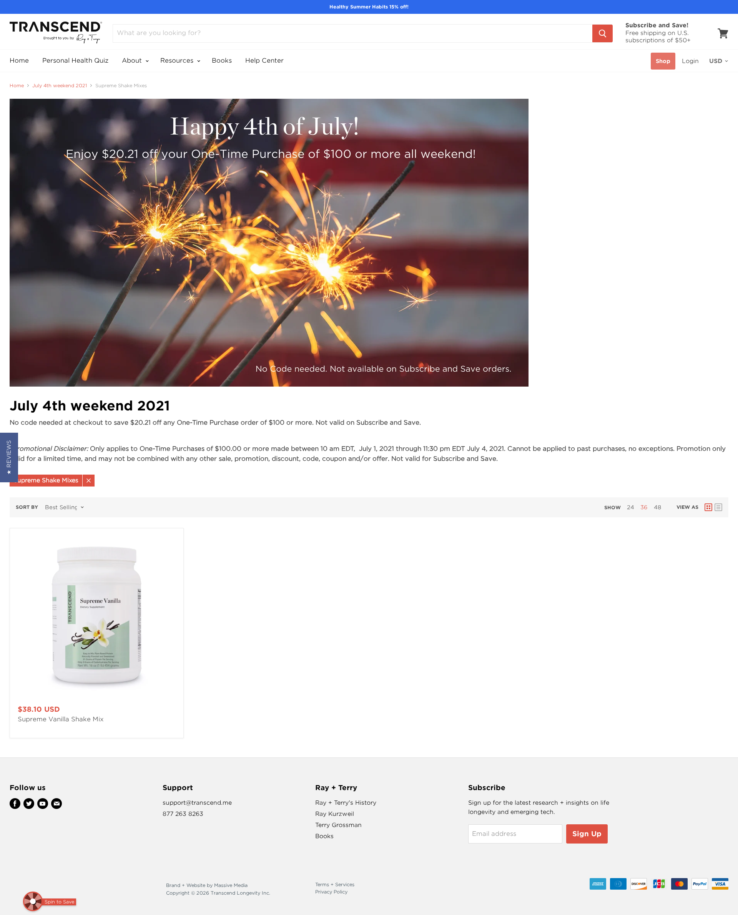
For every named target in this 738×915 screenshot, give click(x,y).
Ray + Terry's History (345, 802)
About (133, 60)
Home (19, 60)
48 (657, 507)
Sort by (27, 507)
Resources (177, 60)
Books (222, 60)
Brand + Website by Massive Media (207, 885)
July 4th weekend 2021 (59, 85)
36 (644, 507)
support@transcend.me (197, 802)
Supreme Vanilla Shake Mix (61, 719)
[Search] (602, 33)
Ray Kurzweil (334, 813)
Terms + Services (334, 884)
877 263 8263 (183, 813)
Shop (663, 61)
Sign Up (587, 834)
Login (690, 61)
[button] (9, 457)
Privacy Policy (331, 892)
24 (630, 507)
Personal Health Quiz (75, 60)
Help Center (264, 60)
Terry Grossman (338, 825)
